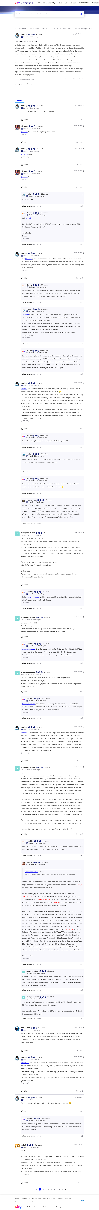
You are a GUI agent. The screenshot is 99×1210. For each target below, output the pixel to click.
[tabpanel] (49, 646)
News (60, 3)
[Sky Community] (26, 3)
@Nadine (28, 259)
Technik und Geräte (49, 29)
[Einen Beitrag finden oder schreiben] (81, 14)
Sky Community (20, 29)
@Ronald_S (25, 733)
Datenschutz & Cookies (64, 1198)
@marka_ (24, 132)
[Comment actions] (83, 105)
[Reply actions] (82, 195)
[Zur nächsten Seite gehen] (65, 1189)
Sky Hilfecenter (26, 1198)
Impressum (41, 1202)
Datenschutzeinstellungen (22, 1202)
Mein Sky (17, 1198)
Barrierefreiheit (36, 1198)
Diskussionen (70, 3)
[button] (24, 206)
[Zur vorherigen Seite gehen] (36, 1189)
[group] (66, 79)
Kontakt (34, 1202)
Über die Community (46, 3)
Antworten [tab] (19, 101)
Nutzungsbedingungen (49, 1198)
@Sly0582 (24, 154)
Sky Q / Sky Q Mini (65, 29)
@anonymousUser (33, 597)
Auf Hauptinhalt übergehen (9, 1)
